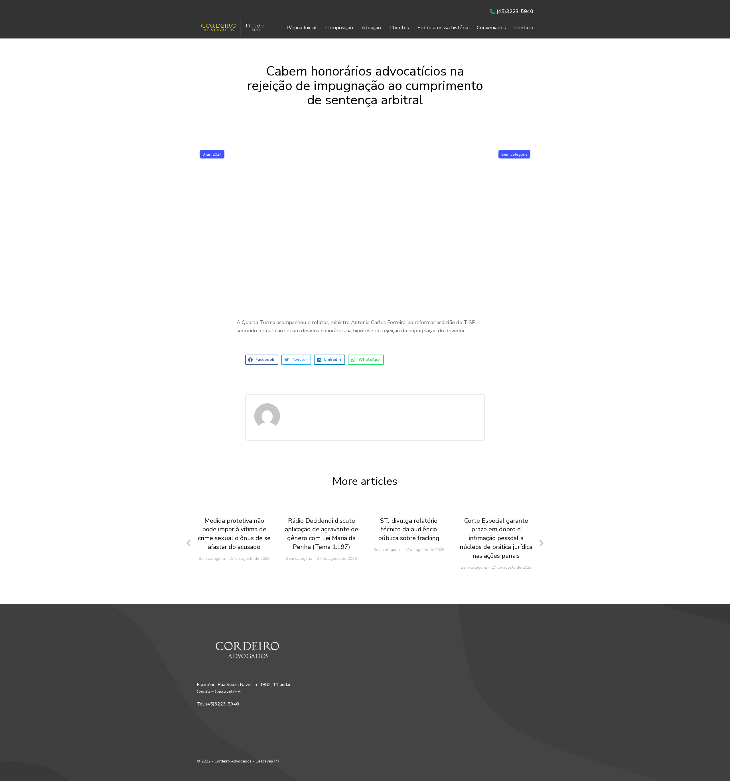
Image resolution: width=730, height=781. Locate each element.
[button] (261, 360)
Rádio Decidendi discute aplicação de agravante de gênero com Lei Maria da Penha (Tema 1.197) (321, 533)
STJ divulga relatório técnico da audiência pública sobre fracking (408, 529)
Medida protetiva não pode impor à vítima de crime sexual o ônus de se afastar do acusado (234, 533)
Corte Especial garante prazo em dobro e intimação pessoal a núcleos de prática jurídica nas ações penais (496, 538)
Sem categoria (514, 154)
